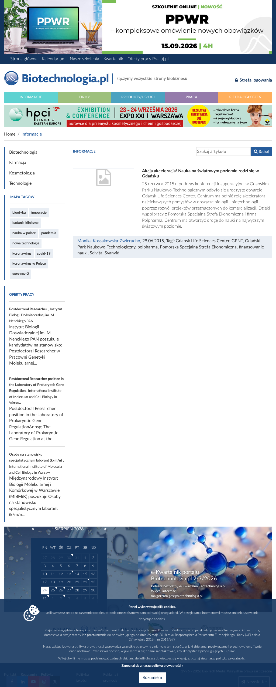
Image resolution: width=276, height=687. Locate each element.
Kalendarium (53, 59)
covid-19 (44, 253)
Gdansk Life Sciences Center (202, 241)
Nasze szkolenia (84, 59)
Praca (191, 97)
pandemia (48, 233)
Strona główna (23, 59)
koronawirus (22, 253)
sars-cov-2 (20, 273)
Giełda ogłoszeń (245, 97)
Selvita (96, 253)
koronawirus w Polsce (29, 263)
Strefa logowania (255, 80)
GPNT (237, 241)
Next (102, 529)
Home (9, 134)
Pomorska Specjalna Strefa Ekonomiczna (198, 247)
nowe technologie (25, 243)
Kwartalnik (113, 59)
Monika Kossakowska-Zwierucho (108, 241)
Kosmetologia (22, 173)
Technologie (20, 183)
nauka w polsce (24, 233)
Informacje (31, 97)
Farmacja (17, 162)
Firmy (84, 97)
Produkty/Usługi (138, 97)
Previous (35, 529)
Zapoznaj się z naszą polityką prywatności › (152, 665)
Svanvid (112, 253)
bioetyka (19, 212)
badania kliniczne (25, 222)
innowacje (39, 212)
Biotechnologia (23, 152)
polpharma (147, 247)
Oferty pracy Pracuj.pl (148, 59)
